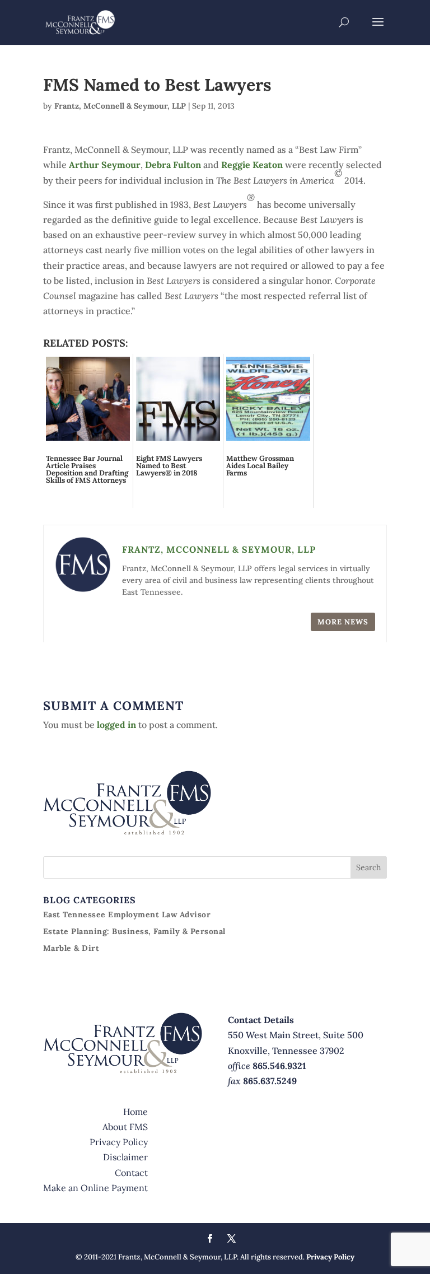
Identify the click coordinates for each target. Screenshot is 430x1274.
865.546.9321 (279, 1065)
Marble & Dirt (71, 948)
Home (135, 1111)
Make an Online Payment (95, 1187)
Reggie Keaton (253, 164)
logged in (116, 724)
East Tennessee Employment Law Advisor (127, 914)
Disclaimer (125, 1157)
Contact (131, 1172)
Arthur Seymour (105, 164)
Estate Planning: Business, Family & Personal (134, 931)
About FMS (125, 1126)
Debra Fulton (174, 164)
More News (342, 622)
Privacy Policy (119, 1141)
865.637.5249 (270, 1080)
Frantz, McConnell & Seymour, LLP (120, 106)
